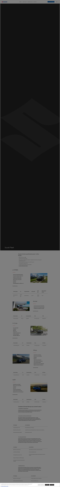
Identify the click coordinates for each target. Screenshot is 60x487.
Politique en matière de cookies (4, 486)
